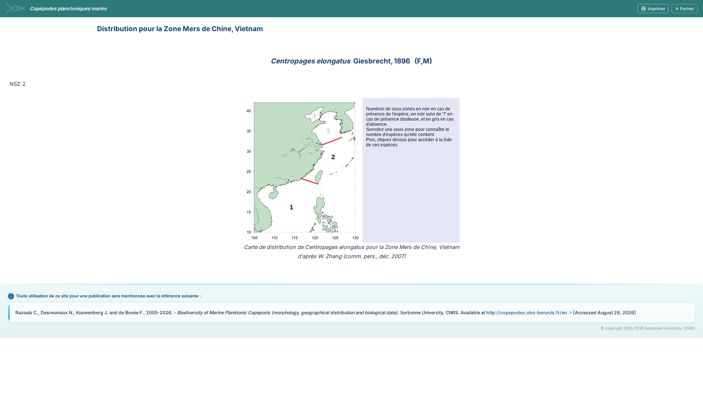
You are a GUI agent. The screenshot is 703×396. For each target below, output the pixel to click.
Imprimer (656, 8)
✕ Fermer (684, 8)
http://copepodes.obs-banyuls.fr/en (526, 312)
